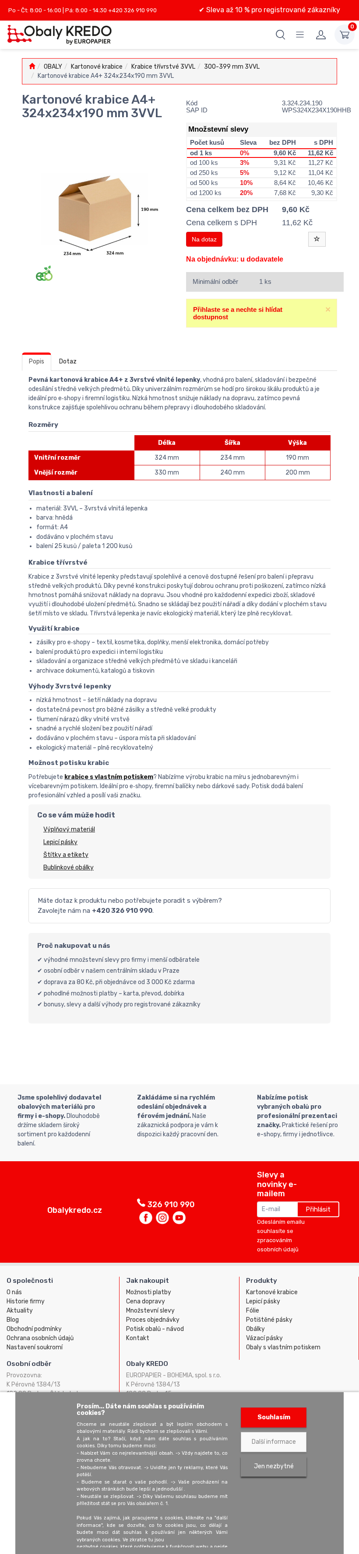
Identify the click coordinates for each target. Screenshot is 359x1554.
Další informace (274, 1442)
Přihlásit (318, 1209)
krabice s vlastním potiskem (108, 777)
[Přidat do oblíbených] (317, 239)
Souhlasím (273, 1417)
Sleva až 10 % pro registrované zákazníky (272, 10)
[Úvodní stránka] (32, 66)
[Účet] (321, 34)
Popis (36, 361)
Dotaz (68, 361)
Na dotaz (204, 239)
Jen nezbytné (274, 1466)
